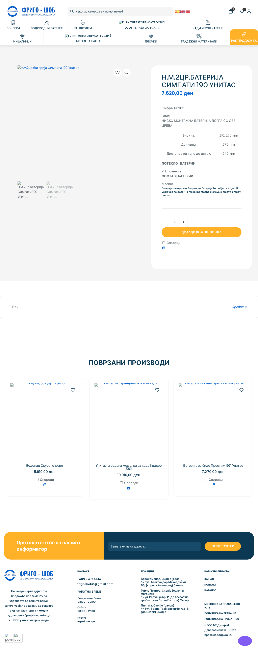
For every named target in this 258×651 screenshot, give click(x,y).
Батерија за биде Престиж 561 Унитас (213, 465)
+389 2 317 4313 (89, 579)
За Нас (209, 579)
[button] (127, 72)
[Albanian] (188, 11)
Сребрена (239, 307)
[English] (182, 11)
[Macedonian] (177, 11)
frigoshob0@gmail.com (95, 584)
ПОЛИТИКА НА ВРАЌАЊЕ (220, 613)
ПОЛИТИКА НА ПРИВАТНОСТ (222, 618)
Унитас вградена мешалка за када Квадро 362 (129, 467)
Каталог (210, 590)
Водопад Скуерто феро (44, 465)
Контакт (210, 584)
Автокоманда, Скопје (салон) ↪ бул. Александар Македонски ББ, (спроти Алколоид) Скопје (163, 582)
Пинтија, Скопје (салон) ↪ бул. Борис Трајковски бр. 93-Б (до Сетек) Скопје (165, 609)
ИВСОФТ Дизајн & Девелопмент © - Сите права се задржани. (220, 630)
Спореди (173, 242)
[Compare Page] (164, 248)
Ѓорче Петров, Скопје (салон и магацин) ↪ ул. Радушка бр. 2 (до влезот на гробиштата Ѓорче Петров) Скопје (165, 595)
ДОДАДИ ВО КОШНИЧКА (202, 232)
